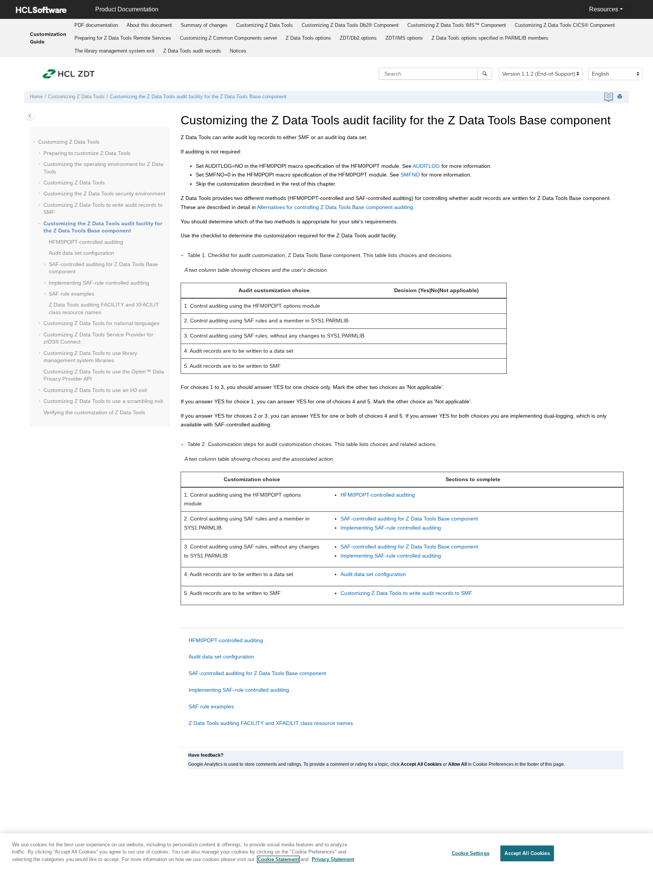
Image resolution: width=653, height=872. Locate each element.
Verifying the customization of (94, 412)
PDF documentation (96, 25)
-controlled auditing (86, 242)
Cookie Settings (470, 853)
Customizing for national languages (101, 323)
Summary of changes (204, 25)
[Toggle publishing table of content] (30, 116)
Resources (603, 9)
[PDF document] (609, 97)
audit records (192, 51)
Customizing (264, 25)
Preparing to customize (86, 153)
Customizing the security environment (104, 194)
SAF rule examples (71, 294)
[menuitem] (96, 25)
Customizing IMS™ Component (456, 25)
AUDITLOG (426, 166)
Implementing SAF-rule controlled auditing (99, 283)
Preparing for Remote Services (122, 38)
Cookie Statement (278, 859)
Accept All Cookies (526, 853)
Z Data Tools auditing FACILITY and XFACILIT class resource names (271, 723)
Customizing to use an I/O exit (95, 390)
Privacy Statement (333, 859)
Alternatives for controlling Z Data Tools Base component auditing (335, 207)
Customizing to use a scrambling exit (103, 401)
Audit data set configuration (81, 253)
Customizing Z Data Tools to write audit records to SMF (406, 593)
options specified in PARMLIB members (490, 38)
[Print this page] (620, 97)
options (308, 38)
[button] (35, 142)
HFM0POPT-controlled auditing (377, 495)
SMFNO (410, 175)
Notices (238, 51)
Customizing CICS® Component (565, 25)
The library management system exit (114, 51)
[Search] (484, 74)
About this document (149, 25)
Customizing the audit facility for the (198, 96)
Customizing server (228, 38)
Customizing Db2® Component (350, 25)
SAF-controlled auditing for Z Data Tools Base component (409, 519)
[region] (326, 852)
